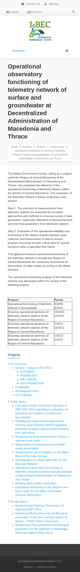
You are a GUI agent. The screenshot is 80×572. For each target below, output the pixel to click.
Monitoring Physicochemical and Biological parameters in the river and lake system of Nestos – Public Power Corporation (41, 517)
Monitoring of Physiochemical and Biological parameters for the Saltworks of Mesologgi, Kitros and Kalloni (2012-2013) (42, 528)
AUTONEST (27, 371)
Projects (41, 147)
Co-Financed (18, 363)
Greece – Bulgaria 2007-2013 (33, 367)
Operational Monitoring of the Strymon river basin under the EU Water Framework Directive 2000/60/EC (42, 491)
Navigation (18, 50)
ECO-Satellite (23, 395)
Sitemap (53, 3)
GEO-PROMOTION (32, 383)
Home (14, 147)
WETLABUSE (28, 379)
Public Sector (57, 147)
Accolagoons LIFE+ (27, 391)
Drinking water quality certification (36, 483)
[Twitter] (58, 12)
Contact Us (32, 3)
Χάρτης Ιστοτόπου (47, 567)
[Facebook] (50, 12)
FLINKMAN (22, 387)
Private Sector (19, 501)
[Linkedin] (66, 12)
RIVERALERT (28, 375)
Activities (27, 147)
